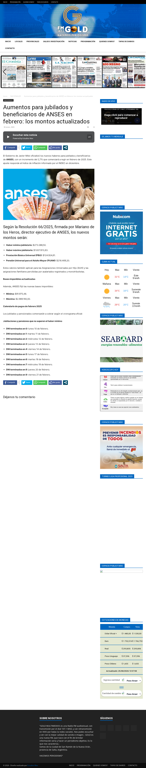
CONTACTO (54, 2)
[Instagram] (122, 2)
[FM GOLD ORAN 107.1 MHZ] (73, 21)
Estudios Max (32, 765)
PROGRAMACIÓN (15, 2)
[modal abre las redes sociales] (65, 147)
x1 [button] (89, 136)
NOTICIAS (72, 41)
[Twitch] (131, 2)
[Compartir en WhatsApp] (40, 147)
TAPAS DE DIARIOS (42, 2)
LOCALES (19, 41)
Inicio (5, 96)
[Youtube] (141, 2)
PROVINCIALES (33, 41)
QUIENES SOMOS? (28, 2)
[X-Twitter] (136, 2)
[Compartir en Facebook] (10, 147)
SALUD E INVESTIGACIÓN (53, 41)
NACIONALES (15, 96)
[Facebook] (117, 2)
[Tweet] (26, 147)
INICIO (5, 2)
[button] (5, 72)
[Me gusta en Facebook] (55, 147)
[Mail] (126, 2)
